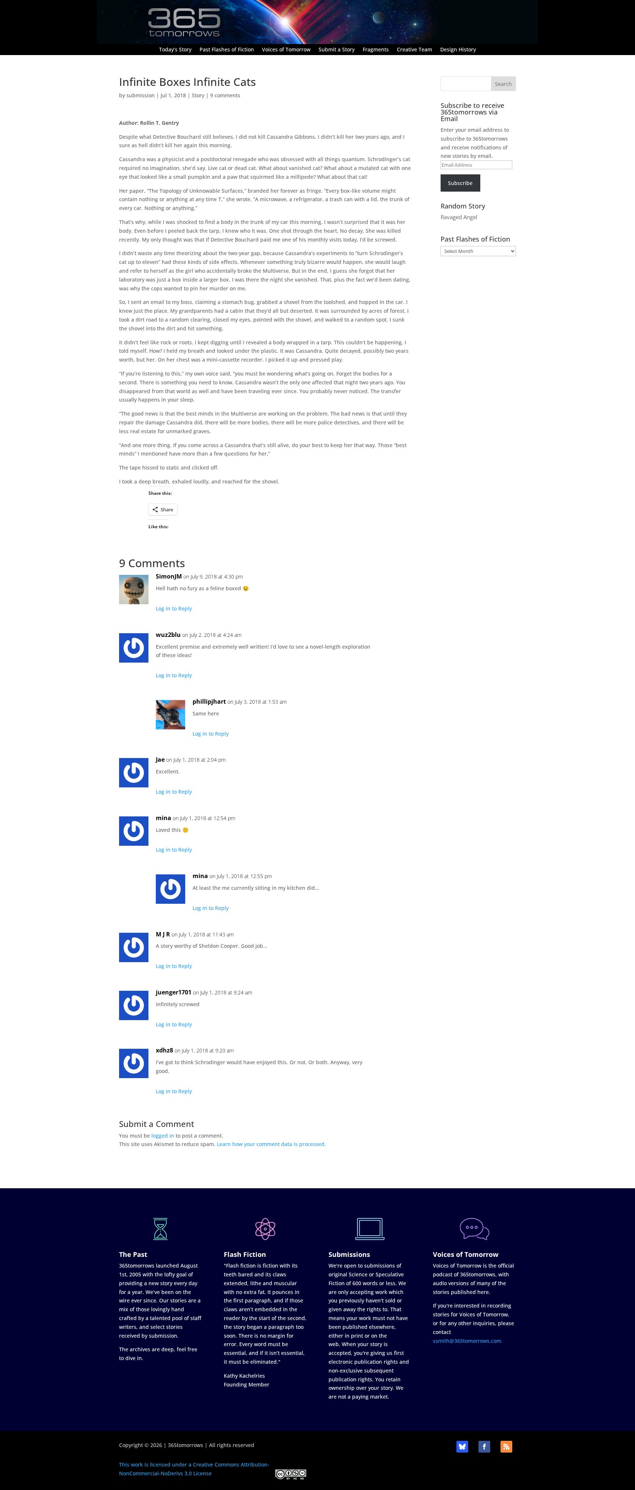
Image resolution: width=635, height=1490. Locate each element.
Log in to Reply (174, 608)
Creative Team (414, 50)
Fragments (376, 50)
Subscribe (460, 183)
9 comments (225, 95)
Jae (160, 759)
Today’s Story (175, 50)
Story (198, 95)
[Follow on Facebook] (484, 1447)
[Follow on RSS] (506, 1447)
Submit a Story (337, 50)
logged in (162, 1135)
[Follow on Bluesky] (462, 1447)
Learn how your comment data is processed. (271, 1144)
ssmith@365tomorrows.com (467, 1340)
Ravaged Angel (459, 217)
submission (140, 95)
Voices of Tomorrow (286, 50)
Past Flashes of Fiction (227, 50)
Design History (458, 50)
